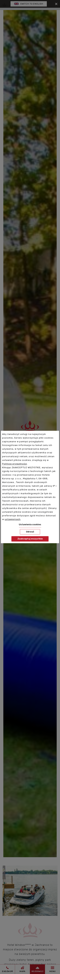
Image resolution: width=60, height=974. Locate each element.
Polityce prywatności (14, 464)
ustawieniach (12, 519)
